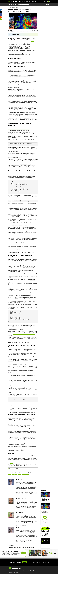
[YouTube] (48, 562)
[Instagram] (43, 562)
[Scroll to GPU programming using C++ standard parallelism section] (15, 125)
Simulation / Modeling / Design (13, 7)
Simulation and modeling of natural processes (29, 331)
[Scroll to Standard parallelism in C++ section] (25, 66)
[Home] (11, 1)
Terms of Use (23, 570)
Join (47, 1)
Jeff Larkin (26, 31)
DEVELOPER (18, 1)
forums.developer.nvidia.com (27, 547)
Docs (29, 1)
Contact (38, 570)
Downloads (32, 1)
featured (15, 473)
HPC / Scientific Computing (22, 472)
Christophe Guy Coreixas (15, 31)
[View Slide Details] (29, 553)
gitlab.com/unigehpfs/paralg (12, 208)
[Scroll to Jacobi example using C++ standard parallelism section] (8, 172)
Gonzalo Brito (22, 31)
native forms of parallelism (18, 61)
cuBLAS (32, 40)
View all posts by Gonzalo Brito (21, 525)
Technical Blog (12, 4)
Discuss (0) (36, 30)
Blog (24, 1)
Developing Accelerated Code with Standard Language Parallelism (19, 46)
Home (22, 1)
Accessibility (27, 570)
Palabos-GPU (28, 412)
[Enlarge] (36, 244)
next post (11, 462)
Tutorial (13, 473)
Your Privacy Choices (17, 570)
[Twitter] (46, 562)
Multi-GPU (19, 473)
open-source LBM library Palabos (20, 337)
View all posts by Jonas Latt (20, 496)
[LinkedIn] (45, 562)
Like (32, 30)
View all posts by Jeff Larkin (20, 541)
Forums (27, 1)
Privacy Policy (11, 570)
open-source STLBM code (19, 450)
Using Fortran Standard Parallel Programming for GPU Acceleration (19, 48)
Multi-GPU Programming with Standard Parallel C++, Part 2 (18, 47)
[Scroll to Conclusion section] (15, 453)
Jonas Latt (10, 31)
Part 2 (22, 232)
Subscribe (47, 4)
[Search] (44, 1)
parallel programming (25, 473)
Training (36, 1)
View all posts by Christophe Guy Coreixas (23, 510)
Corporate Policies (32, 570)
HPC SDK (29, 472)
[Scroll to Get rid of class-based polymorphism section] (27, 364)
